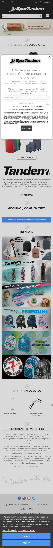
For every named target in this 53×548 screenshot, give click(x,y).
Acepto (26, 543)
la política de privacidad (10, 123)
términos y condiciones (35, 110)
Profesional (37, 106)
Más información (9, 530)
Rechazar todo (26, 536)
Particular (27, 106)
